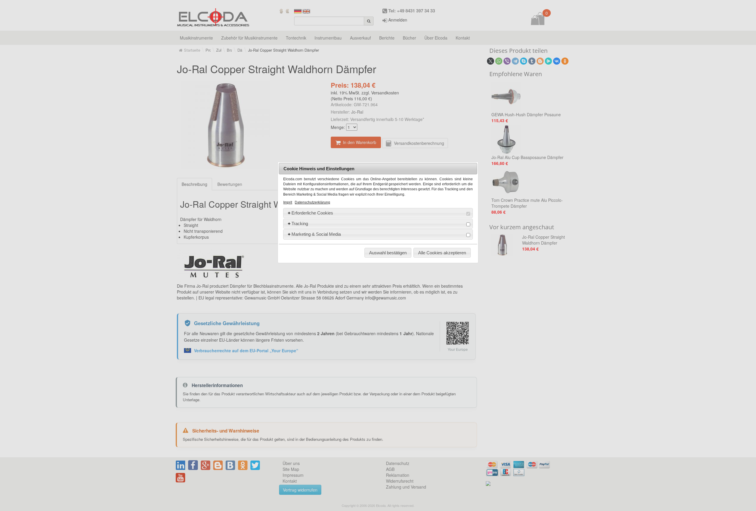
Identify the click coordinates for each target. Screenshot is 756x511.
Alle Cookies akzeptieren (442, 252)
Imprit (287, 202)
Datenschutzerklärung (312, 202)
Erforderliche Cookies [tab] (312, 212)
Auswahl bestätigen (388, 252)
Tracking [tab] (299, 223)
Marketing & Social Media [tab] (316, 234)
